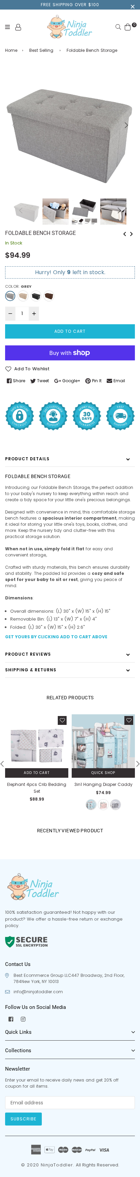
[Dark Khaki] (49, 296)
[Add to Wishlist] (62, 720)
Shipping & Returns (30, 670)
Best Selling (41, 50)
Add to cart (37, 772)
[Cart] (128, 27)
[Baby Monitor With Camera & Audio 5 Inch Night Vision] (131, 233)
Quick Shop (103, 772)
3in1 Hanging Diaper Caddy (103, 784)
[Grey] (10, 296)
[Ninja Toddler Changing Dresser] (124, 233)
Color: (18, 286)
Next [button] (126, 125)
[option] (70, 131)
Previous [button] (13, 125)
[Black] (36, 296)
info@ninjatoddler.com (38, 992)
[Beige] (23, 296)
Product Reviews (28, 654)
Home (11, 50)
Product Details (27, 459)
